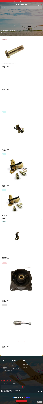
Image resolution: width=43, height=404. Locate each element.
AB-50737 (4, 65)
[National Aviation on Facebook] (35, 391)
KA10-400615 (5, 345)
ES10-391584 (4, 299)
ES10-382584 (5, 184)
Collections (5, 30)
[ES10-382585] (21, 201)
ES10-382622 (4, 257)
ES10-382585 (4, 215)
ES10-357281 (21, 88)
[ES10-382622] (21, 238)
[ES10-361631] (21, 128)
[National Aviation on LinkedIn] (41, 391)
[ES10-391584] (21, 279)
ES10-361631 (4, 148)
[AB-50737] (21, 51)
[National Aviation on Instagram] (38, 391)
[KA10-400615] (21, 323)
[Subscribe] (23, 387)
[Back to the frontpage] (1, 30)
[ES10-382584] (21, 167)
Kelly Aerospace (5, 66)
